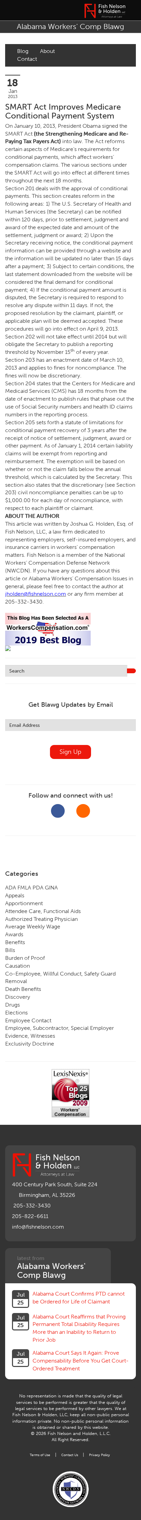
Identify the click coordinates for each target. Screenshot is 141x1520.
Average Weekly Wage (32, 926)
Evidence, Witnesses (30, 1036)
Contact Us (69, 1455)
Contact (27, 59)
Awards (14, 934)
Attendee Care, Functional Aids (43, 911)
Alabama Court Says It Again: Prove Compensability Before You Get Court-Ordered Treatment (81, 1361)
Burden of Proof (25, 958)
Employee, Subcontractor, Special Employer (59, 1028)
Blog (22, 51)
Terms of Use (40, 1455)
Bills (10, 950)
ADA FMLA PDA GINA (31, 887)
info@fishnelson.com (38, 1227)
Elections (16, 1012)
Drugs (12, 1004)
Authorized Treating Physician (41, 919)
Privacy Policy (99, 1455)
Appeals (14, 895)
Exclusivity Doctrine (29, 1043)
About (47, 51)
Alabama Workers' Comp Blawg (70, 26)
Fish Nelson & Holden (104, 11)
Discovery (17, 997)
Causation (17, 966)
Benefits (15, 942)
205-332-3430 (32, 1205)
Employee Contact (28, 1020)
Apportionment (24, 903)
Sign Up (70, 752)
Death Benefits (23, 989)
